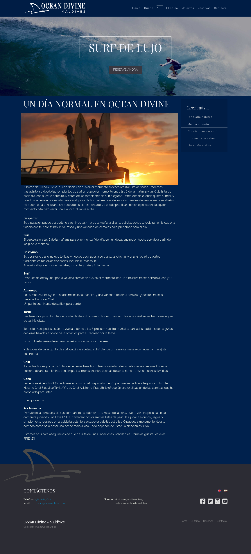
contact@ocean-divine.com (50, 503)
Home (183, 521)
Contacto (222, 521)
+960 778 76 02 (43, 499)
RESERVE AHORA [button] (125, 69)
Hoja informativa (200, 145)
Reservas (208, 521)
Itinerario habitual (201, 117)
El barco (195, 521)
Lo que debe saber (201, 138)
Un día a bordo (198, 124)
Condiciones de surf (202, 131)
